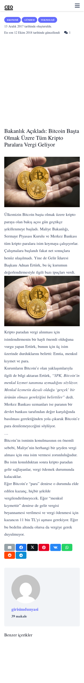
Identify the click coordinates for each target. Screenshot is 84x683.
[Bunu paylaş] (21, 547)
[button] (77, 5)
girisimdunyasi (24, 609)
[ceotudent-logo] (8, 5)
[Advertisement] (42, 80)
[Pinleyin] (44, 547)
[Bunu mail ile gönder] (9, 547)
